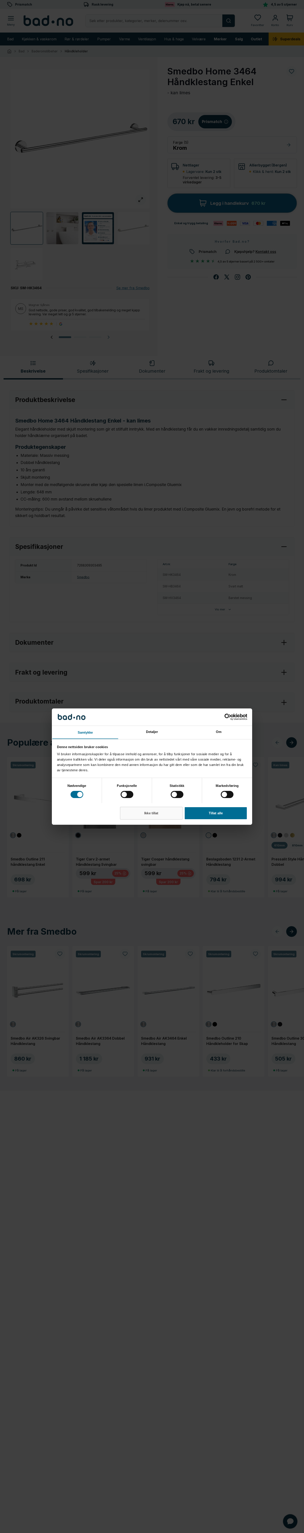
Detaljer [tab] (152, 731)
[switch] (127, 794)
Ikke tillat (151, 813)
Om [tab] (218, 731)
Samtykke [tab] (85, 732)
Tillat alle (216, 813)
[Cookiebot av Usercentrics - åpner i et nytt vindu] (227, 717)
